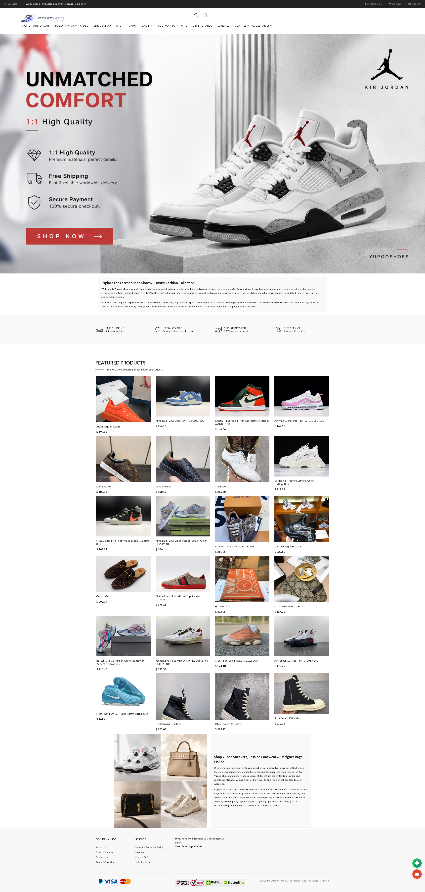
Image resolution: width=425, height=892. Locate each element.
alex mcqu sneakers (108, 426)
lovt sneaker (104, 486)
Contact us (12, 4)
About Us (100, 847)
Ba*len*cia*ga (64, 25)
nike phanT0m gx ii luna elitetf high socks (122, 713)
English (415, 4)
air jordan (41, 25)
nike (184, 25)
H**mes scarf (223, 606)
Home (26, 25)
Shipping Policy (143, 862)
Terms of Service (104, 862)
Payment (140, 852)
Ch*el (84, 25)
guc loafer (102, 596)
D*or (119, 25)
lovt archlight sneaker (287, 546)
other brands (202, 25)
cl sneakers (222, 486)
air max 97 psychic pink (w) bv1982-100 (299, 420)
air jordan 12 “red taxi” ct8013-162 (296, 660)
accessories (261, 25)
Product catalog (104, 852)
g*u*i (132, 25)
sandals (223, 25)
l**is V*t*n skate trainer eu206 (234, 546)
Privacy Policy (142, 857)
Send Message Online (189, 846)
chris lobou (102, 25)
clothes (241, 25)
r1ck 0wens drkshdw (168, 723)
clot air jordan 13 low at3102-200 (236, 660)
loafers (147, 25)
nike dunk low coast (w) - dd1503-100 (180, 420)
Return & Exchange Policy (149, 847)
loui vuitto (166, 25)
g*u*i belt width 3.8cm (288, 606)
